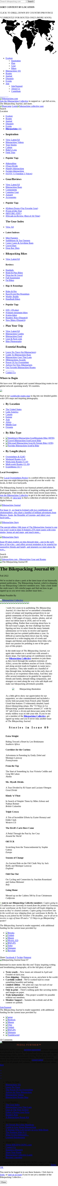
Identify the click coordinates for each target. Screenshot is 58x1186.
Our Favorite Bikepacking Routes (21, 367)
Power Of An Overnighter (17, 362)
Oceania (9, 427)
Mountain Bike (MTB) (44, 438)
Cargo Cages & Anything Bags (19, 243)
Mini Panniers (12, 238)
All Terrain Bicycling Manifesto (20, 1124)
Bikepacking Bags (14, 187)
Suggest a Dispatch (14, 1150)
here (2, 1065)
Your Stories (11, 145)
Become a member (14, 1157)
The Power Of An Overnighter (19, 1090)
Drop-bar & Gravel (14, 275)
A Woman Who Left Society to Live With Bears (27, 1130)
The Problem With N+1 (16, 1132)
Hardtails (10, 270)
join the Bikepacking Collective (14, 495)
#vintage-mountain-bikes (17, 312)
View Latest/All (13, 140)
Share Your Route (13, 1152)
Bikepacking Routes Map (17, 1097)
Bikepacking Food (14, 336)
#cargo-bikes (11, 315)
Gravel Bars (11, 245)
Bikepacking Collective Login (19, 1155)
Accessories (11, 197)
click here (17, 498)
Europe (9, 417)
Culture (9, 147)
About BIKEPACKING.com (19, 1145)
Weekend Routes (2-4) (16, 459)
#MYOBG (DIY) (13, 213)
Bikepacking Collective (20, 658)
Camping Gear (12, 192)
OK (1, 1167)
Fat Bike (35, 445)
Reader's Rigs (12, 1115)
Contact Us (11, 372)
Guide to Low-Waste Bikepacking (21, 1127)
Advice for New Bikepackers (19, 1092)
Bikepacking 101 (13, 1084)
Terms (53, 1165)
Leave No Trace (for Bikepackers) (21, 352)
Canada (9, 414)
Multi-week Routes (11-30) (18, 464)
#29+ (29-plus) (12, 310)
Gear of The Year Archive (17, 1110)
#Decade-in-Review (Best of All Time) (23, 216)
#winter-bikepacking (15, 171)
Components (11, 189)
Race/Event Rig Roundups (17, 294)
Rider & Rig (11, 291)
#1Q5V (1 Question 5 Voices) (19, 173)
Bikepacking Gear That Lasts (19, 357)
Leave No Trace (13, 1087)
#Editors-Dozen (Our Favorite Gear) (22, 208)
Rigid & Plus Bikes (14, 272)
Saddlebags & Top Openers (18, 240)
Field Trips (10, 152)
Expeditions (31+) (14, 467)
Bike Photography (14, 341)
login (2, 1174)
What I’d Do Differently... (17, 1135)
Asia (8, 419)
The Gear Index (13, 1104)
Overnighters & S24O (15, 456)
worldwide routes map (20, 396)
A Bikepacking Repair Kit (17, 1117)
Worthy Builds (12, 296)
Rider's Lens (11, 150)
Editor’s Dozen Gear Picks (17, 1112)
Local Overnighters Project (16, 478)
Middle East (11, 424)
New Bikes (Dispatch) (15, 320)
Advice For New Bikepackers (19, 365)
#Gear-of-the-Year (14, 211)
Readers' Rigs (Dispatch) (17, 317)
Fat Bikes (10, 280)
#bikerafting (11, 163)
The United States (14, 409)
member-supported (32, 1049)
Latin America (12, 412)
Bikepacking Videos (15, 142)
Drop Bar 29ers (12, 248)
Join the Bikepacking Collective (14, 101)
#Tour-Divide (12, 166)
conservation (37, 1060)
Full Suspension (13, 278)
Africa (8, 422)
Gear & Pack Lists (14, 339)
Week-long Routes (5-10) (17, 462)
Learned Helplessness (15, 1137)
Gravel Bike (35, 440)
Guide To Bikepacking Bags (18, 355)
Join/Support (5, 1007)
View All (10, 227)
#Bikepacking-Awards (16, 360)
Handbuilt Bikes (13, 299)
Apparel (9, 195)
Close (3, 1182)
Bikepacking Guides (15, 334)
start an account (15, 1174)
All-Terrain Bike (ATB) (42, 443)
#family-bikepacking (15, 168)
